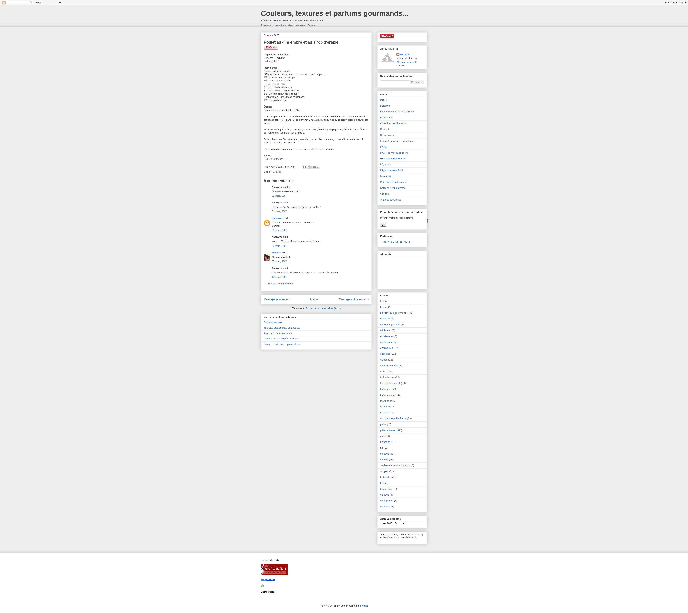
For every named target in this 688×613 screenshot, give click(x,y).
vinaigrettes (386, 500)
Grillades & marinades (392, 158)
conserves (386, 342)
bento (383, 306)
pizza (383, 436)
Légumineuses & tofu (392, 170)
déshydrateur (387, 347)
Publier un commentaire (280, 283)
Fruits (383, 146)
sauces (384, 459)
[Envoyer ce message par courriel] (304, 167)
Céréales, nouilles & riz (393, 123)
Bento (383, 99)
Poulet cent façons (273, 159)
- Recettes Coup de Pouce (395, 241)
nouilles (384, 412)
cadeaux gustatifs (390, 324)
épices (384, 359)
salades (384, 453)
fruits (383, 371)
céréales (385, 330)
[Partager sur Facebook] (314, 167)
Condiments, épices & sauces (397, 111)
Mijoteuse (385, 176)
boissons (385, 318)
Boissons (385, 105)
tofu (382, 483)
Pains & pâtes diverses (393, 182)
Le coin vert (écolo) (391, 383)
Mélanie (405, 54)
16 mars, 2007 (279, 277)
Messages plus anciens (354, 299)
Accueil (314, 299)
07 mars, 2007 (279, 261)
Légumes (385, 164)
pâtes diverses (388, 430)
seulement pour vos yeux (394, 465)
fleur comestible (389, 365)
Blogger (364, 605)
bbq (382, 301)
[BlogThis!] (308, 167)
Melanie (409, 537)
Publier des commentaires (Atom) (323, 308)
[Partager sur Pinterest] (318, 167)
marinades (386, 400)
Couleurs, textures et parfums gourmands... (334, 13)
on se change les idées (393, 418)
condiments (386, 336)
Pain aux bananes (273, 322)
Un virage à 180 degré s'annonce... (282, 338)
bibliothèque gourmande (394, 312)
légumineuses (388, 395)
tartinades (385, 477)
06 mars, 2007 (279, 230)
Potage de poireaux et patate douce (282, 344)
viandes (384, 494)
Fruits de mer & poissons (394, 152)
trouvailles (386, 488)
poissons (385, 441)
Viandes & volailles (390, 199)
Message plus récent (277, 299)
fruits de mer (387, 377)
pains (383, 424)
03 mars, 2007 (279, 195)
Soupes (384, 193)
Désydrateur (387, 135)
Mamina (276, 252)
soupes (384, 471)
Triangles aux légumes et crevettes (282, 327)
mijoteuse (385, 406)
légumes (385, 389)
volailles (277, 171)
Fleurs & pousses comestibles (397, 140)
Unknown (277, 218)
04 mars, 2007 (279, 211)
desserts (385, 353)
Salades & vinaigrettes (392, 187)
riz (381, 447)
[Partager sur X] (311, 167)
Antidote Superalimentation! (278, 333)
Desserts (385, 129)
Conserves (386, 117)
